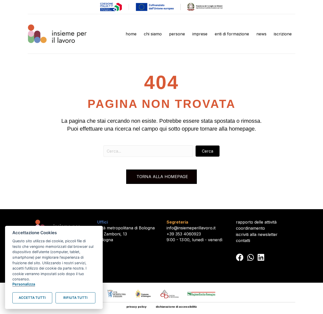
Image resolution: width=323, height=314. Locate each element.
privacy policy (136, 306)
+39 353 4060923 (184, 233)
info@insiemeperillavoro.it (191, 227)
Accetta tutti (32, 298)
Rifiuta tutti (75, 298)
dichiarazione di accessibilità (176, 306)
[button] (208, 151)
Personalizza (23, 284)
